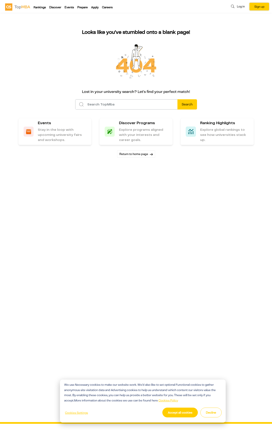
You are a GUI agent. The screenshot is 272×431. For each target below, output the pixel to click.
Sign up (259, 7)
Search (187, 104)
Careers (107, 7)
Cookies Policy (168, 400)
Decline (211, 412)
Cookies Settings (76, 413)
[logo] (17, 7)
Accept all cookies (180, 412)
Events (69, 7)
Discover (55, 7)
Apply (95, 7)
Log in (241, 6)
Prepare (82, 7)
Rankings (40, 7)
